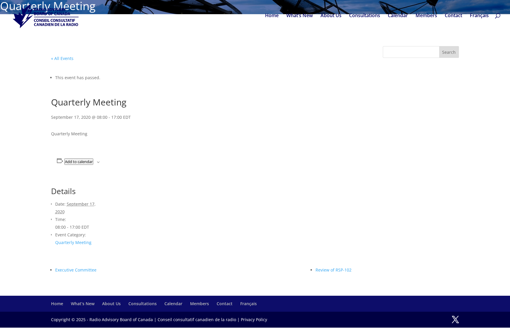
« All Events (62, 58)
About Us (331, 16)
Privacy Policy (254, 319)
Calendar (398, 16)
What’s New (299, 16)
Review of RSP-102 (334, 270)
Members (426, 16)
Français (479, 16)
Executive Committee (76, 270)
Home (272, 16)
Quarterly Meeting (73, 242)
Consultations (364, 16)
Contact (453, 16)
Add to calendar (79, 161)
